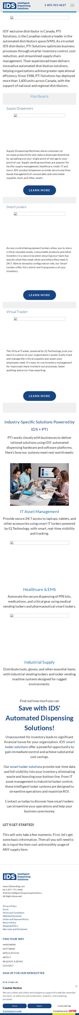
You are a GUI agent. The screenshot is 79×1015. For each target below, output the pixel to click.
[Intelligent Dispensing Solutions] (16, 5)
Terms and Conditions (13, 912)
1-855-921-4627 (55, 5)
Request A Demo (13, 961)
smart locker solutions (26, 767)
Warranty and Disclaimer (15, 929)
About (7, 957)
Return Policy (9, 922)
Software (9, 948)
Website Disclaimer (12, 916)
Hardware (9, 944)
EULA (5, 909)
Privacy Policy (10, 906)
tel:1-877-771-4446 (13, 889)
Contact (8, 965)
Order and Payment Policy (16, 919)
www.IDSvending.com (14, 886)
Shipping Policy (10, 925)
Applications (11, 953)
